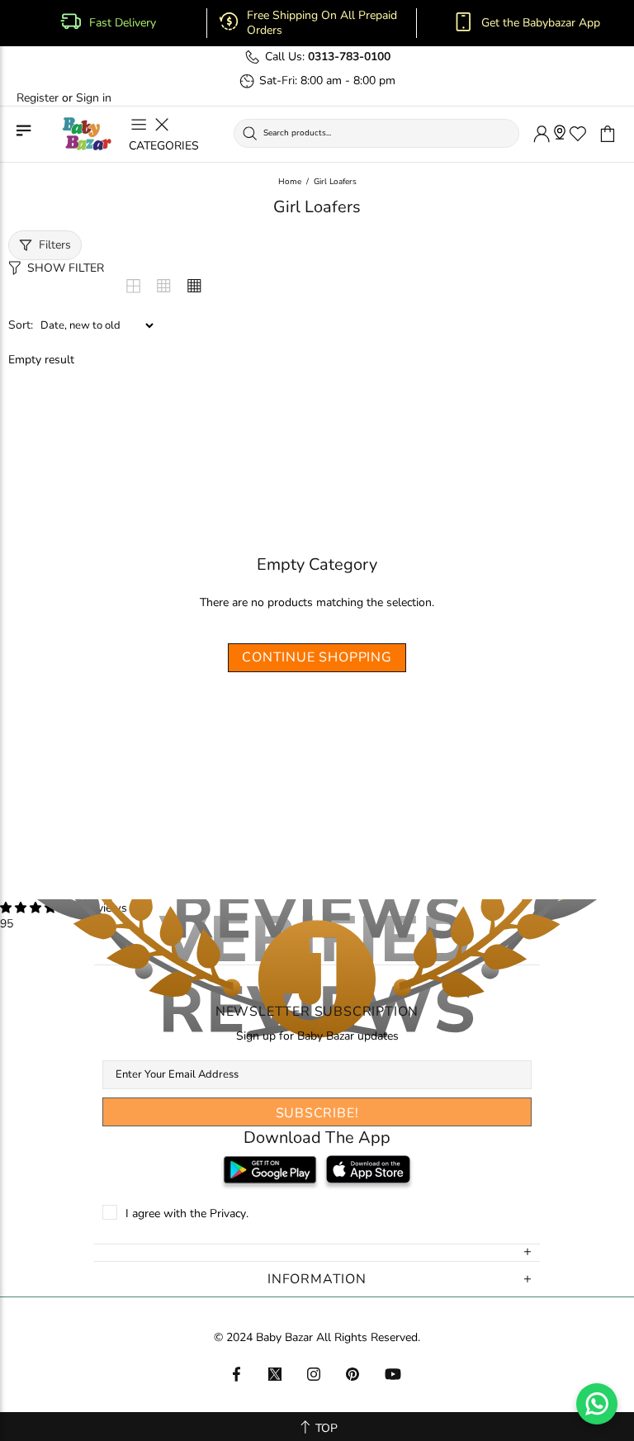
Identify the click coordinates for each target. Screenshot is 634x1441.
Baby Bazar (86, 134)
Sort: (20, 325)
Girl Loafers (335, 181)
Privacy (228, 1213)
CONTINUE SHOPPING (317, 657)
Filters (55, 245)
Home (289, 181)
